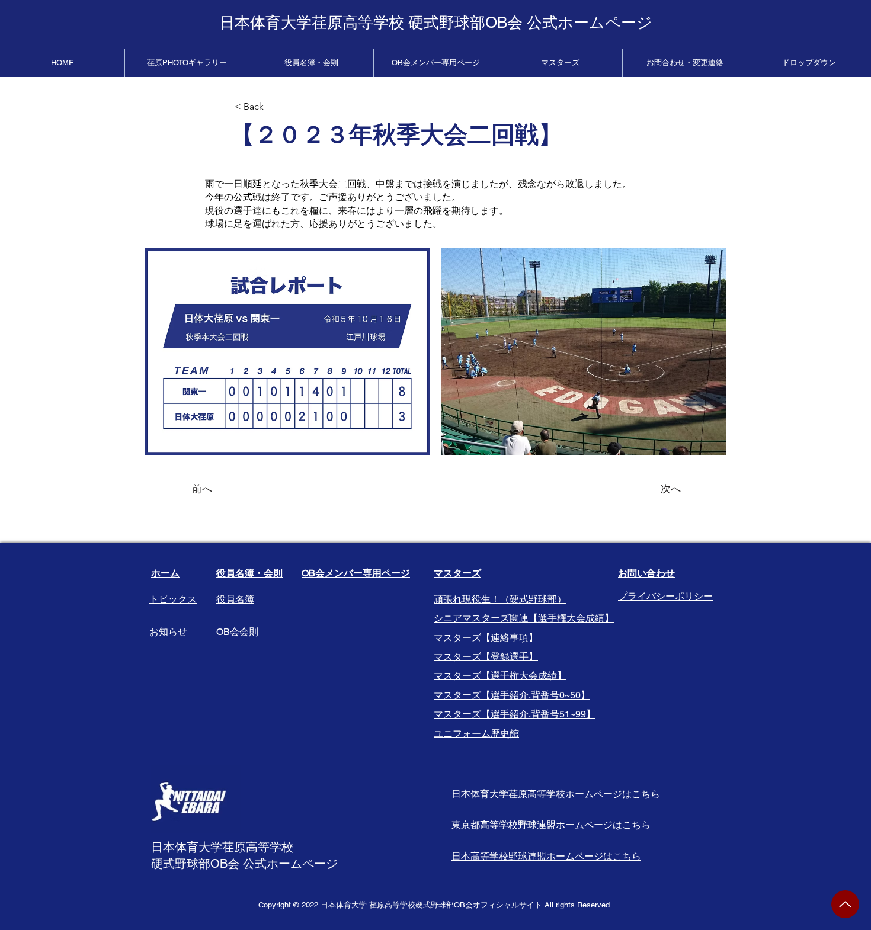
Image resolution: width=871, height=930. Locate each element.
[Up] (845, 904)
